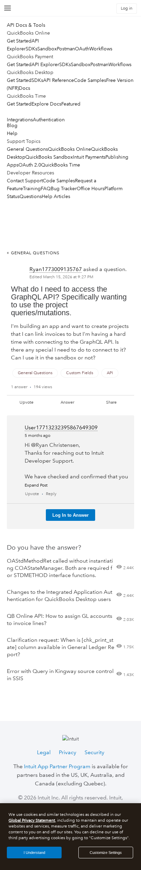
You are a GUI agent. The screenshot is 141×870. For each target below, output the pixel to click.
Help (12, 133)
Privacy (67, 752)
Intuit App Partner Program (57, 766)
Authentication (49, 120)
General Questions (27, 149)
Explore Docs (46, 104)
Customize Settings (106, 852)
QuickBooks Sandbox (49, 157)
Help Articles (56, 196)
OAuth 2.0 (29, 165)
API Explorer (45, 64)
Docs (24, 88)
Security (94, 752)
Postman (66, 49)
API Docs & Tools (26, 25)
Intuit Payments (89, 157)
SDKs (31, 49)
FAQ (46, 188)
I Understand (34, 852)
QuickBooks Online (69, 149)
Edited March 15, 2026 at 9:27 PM (61, 277)
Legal (44, 752)
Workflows (100, 49)
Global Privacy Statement (32, 820)
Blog (12, 125)
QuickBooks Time (60, 165)
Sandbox (47, 49)
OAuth (82, 49)
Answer (67, 402)
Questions (31, 196)
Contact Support (25, 180)
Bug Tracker (64, 188)
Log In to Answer (70, 515)
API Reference (58, 80)
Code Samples (90, 80)
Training (32, 188)
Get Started (19, 41)
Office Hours (90, 188)
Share (111, 402)
